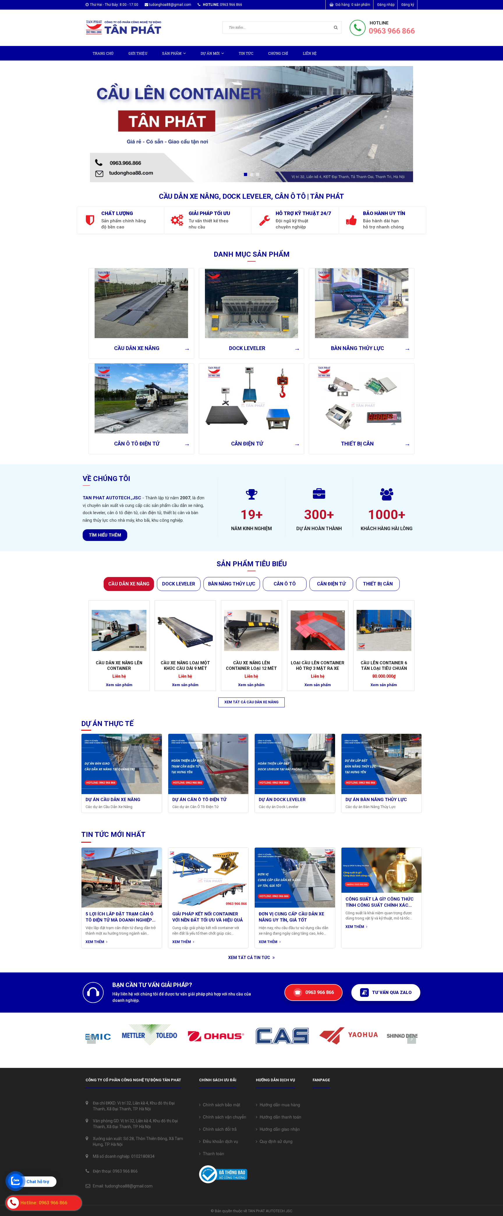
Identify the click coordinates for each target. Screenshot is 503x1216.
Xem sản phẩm (119, 685)
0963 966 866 (391, 31)
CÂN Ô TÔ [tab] (285, 584)
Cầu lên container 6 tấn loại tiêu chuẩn (384, 666)
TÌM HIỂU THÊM (105, 535)
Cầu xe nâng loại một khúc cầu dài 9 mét (185, 666)
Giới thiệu (137, 53)
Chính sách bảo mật (220, 1104)
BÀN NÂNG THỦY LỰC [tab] (231, 584)
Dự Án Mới (210, 53)
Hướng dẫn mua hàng (278, 1104)
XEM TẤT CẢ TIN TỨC (249, 957)
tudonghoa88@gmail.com (170, 5)
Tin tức (246, 53)
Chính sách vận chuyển (223, 1117)
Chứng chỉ (278, 53)
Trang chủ (103, 53)
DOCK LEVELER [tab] (178, 584)
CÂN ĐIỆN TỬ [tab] (331, 584)
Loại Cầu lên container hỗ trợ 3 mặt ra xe (317, 666)
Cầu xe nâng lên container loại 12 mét (251, 666)
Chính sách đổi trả (219, 1129)
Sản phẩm (171, 53)
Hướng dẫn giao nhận (278, 1129)
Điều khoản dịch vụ (219, 1141)
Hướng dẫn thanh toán (279, 1117)
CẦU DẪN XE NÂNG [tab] (128, 584)
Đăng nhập (385, 5)
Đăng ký (407, 5)
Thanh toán (212, 1153)
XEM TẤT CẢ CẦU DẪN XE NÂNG (251, 702)
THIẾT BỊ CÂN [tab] (378, 584)
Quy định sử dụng (275, 1141)
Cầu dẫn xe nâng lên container (119, 666)
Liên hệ (310, 53)
